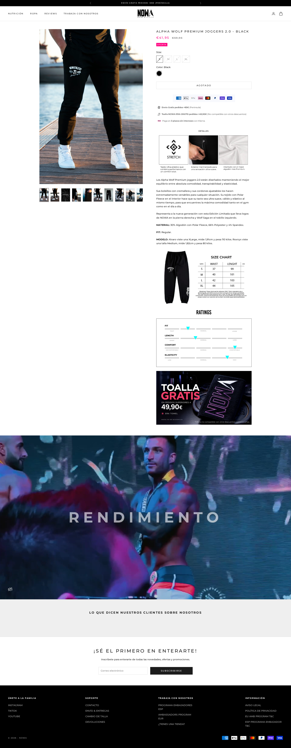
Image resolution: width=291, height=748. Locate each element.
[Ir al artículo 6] (98, 195)
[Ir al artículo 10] (141, 195)
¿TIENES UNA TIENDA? (171, 724)
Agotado (204, 85)
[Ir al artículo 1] (44, 195)
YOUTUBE (14, 716)
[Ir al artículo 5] (87, 195)
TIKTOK (12, 710)
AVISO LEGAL (253, 705)
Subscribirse (171, 670)
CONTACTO (92, 705)
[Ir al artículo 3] (65, 195)
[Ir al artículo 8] (119, 195)
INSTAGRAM (15, 705)
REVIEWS (50, 13)
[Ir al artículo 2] (55, 195)
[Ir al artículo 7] (109, 195)
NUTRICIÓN (15, 13)
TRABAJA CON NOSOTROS (81, 13)
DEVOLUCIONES (95, 721)
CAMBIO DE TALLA (96, 716)
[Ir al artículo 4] (76, 195)
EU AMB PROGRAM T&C (259, 716)
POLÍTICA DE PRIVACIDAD (261, 710)
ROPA (34, 13)
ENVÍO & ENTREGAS (97, 710)
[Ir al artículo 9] (130, 195)
